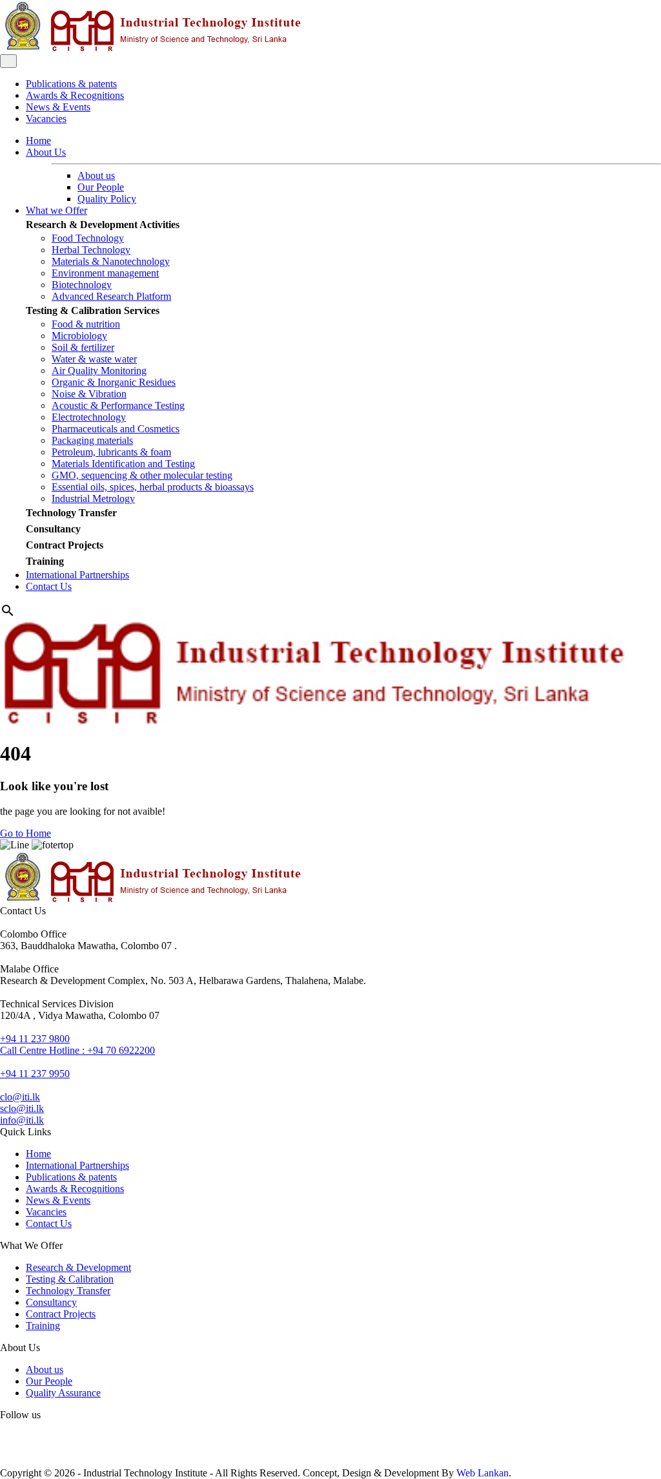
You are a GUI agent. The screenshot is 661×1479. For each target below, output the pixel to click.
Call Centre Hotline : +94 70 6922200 (77, 1050)
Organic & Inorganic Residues (114, 382)
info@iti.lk (22, 1120)
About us (96, 175)
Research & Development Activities (102, 224)
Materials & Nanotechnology (111, 261)
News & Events (58, 106)
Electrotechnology (89, 417)
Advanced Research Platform (111, 296)
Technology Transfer (71, 512)
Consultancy (53, 528)
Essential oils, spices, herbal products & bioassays (153, 486)
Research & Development (78, 1267)
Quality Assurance (63, 1392)
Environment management (105, 272)
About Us (46, 152)
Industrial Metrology (93, 498)
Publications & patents (71, 83)
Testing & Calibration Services (92, 310)
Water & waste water (94, 358)
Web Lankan (482, 1472)
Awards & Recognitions (75, 95)
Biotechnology (82, 284)
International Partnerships (77, 574)
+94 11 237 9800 (35, 1038)
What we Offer (56, 210)
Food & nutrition (86, 324)
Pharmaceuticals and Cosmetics (115, 428)
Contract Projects (64, 545)
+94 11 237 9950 (35, 1073)
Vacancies (46, 118)
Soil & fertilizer (83, 347)
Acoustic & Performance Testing (118, 405)
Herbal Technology (91, 249)
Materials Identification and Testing (123, 463)
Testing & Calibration (70, 1279)
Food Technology (88, 238)
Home (38, 140)
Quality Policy (106, 198)
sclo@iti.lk (22, 1108)
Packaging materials (92, 440)
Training (45, 561)
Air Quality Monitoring (99, 370)
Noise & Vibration (89, 393)
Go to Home (25, 833)
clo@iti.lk (20, 1096)
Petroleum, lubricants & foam (111, 451)
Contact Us (49, 586)
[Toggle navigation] (8, 61)
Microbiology (79, 335)
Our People (100, 187)
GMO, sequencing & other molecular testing (142, 475)
